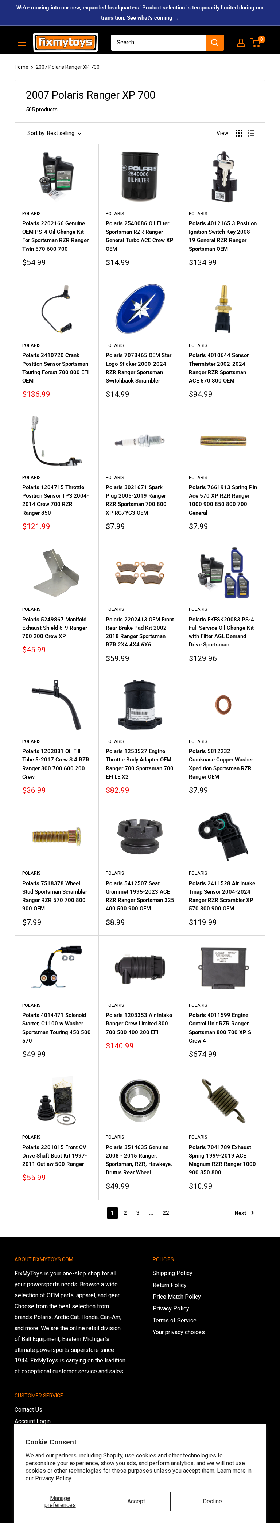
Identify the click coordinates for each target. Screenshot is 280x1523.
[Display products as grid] (239, 133)
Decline (212, 1501)
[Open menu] (22, 43)
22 (166, 1213)
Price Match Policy (177, 1296)
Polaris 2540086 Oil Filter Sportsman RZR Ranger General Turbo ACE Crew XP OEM (140, 236)
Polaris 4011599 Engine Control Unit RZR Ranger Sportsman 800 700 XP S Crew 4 (220, 1028)
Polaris (31, 213)
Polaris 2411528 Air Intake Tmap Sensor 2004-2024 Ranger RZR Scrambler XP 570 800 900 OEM (222, 896)
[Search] (215, 43)
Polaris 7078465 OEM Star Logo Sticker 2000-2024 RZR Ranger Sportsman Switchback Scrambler (138, 368)
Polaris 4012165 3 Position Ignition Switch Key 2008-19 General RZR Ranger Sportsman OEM (223, 236)
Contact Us (28, 1409)
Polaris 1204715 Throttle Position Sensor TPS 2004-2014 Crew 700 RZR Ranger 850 (55, 500)
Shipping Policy (172, 1273)
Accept (136, 1501)
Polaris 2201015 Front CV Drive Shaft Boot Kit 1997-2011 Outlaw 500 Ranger (54, 1156)
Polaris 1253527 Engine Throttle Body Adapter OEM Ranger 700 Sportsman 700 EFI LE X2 (140, 764)
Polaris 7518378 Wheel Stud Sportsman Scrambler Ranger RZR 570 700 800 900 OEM (54, 896)
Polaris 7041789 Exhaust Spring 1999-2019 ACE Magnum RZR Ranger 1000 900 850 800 (222, 1160)
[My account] (241, 43)
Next (240, 1213)
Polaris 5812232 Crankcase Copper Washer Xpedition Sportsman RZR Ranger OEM (221, 764)
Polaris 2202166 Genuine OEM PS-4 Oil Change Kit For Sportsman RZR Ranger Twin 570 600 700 (55, 236)
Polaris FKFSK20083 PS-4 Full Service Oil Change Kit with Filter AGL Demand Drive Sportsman (221, 632)
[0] (255, 42)
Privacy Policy (53, 1478)
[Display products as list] (251, 133)
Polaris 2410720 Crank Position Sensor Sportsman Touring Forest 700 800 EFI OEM (55, 368)
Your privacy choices (179, 1332)
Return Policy (170, 1285)
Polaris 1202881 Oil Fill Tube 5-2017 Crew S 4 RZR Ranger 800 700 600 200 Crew (55, 764)
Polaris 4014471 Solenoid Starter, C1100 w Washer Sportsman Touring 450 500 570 (56, 1028)
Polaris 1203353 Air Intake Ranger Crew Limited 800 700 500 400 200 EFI (139, 1024)
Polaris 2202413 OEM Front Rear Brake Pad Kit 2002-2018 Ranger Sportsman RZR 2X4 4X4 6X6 (140, 632)
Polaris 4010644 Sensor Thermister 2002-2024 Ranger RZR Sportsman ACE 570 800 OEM (219, 368)
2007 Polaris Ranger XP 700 (68, 67)
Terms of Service (175, 1320)
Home (21, 67)
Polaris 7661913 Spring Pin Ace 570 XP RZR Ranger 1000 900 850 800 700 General (223, 500)
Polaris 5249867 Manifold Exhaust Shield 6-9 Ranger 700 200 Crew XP (54, 628)
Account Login (33, 1421)
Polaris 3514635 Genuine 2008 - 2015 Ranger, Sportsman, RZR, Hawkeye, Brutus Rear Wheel (139, 1160)
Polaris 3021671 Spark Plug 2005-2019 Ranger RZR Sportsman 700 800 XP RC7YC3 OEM (136, 500)
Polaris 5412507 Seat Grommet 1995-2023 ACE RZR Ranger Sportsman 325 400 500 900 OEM (140, 896)
